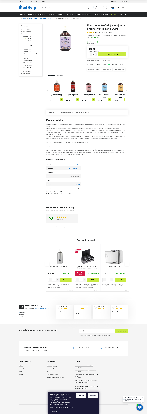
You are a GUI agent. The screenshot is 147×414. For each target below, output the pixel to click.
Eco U (108, 60)
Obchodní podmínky (52, 366)
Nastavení (54, 411)
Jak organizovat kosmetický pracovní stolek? (85, 370)
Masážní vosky (27, 51)
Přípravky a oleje (27, 34)
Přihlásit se (121, 331)
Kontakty (43, 1)
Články (36, 1)
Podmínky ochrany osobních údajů (55, 377)
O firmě (21, 1)
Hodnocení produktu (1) (66, 112)
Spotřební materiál (27, 71)
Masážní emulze (28, 49)
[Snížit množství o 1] (91, 54)
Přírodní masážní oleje (74, 168)
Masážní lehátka (26, 29)
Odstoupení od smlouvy (52, 374)
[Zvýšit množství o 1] (96, 54)
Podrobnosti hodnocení (106, 32)
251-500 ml (77, 184)
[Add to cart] (61, 99)
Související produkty (81, 112)
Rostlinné (30, 43)
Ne (79, 180)
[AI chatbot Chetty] (140, 407)
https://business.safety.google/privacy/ (62, 408)
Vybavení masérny (27, 31)
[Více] (123, 14)
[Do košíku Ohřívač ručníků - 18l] (120, 280)
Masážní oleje (27, 36)
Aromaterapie (27, 67)
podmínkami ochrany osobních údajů (102, 335)
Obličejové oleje (28, 65)
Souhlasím (93, 395)
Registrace (124, 1)
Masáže (25, 26)
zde (59, 402)
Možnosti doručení (123, 42)
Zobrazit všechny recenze (42, 308)
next (127, 264)
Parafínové (30, 40)
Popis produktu (52, 112)
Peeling (26, 58)
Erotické (30, 45)
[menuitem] (23, 14)
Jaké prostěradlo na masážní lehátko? (84, 366)
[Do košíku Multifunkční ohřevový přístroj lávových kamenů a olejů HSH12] (93, 280)
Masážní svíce (27, 56)
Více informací (94, 37)
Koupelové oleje (28, 63)
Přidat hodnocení (62, 227)
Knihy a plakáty (26, 73)
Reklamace (49, 372)
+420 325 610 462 (101, 7)
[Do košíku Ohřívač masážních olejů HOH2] (66, 280)
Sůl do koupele (28, 60)
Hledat (88, 8)
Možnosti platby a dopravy (53, 369)
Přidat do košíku (112, 54)
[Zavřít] (142, 398)
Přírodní (30, 38)
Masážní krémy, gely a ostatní (31, 53)
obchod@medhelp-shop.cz (86, 348)
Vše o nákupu (29, 1)
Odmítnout (81, 395)
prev (47, 264)
